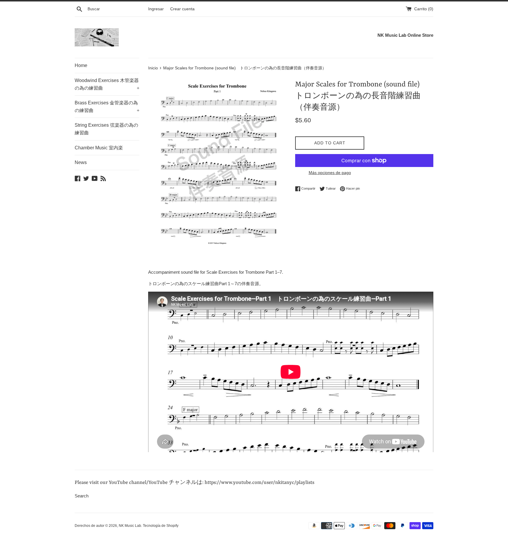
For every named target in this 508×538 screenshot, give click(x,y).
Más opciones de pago (330, 172)
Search (81, 495)
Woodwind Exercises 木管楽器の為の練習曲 (107, 84)
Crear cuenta (182, 9)
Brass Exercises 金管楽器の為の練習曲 (107, 106)
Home (81, 65)
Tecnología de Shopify (160, 526)
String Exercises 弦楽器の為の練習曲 (106, 129)
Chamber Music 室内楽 (99, 147)
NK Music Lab (130, 526)
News (81, 162)
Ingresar (156, 9)
